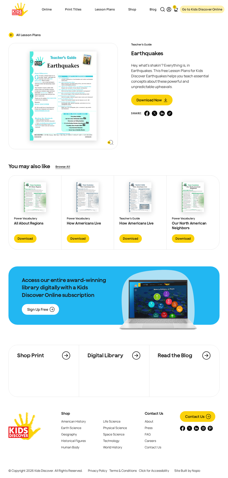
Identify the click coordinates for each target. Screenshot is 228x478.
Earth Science (71, 428)
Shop (65, 413)
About (149, 421)
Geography (69, 434)
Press (149, 428)
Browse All (62, 167)
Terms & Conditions (123, 470)
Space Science (113, 434)
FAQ (148, 434)
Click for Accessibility (154, 470)
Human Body (70, 447)
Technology (111, 441)
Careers (150, 441)
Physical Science (115, 428)
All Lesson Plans (28, 35)
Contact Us (154, 413)
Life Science (111, 421)
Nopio (196, 470)
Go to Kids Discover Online (202, 9)
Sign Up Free (37, 309)
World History (112, 447)
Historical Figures (73, 441)
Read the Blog (175, 355)
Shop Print (30, 355)
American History (73, 421)
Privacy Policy (97, 470)
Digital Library (105, 355)
